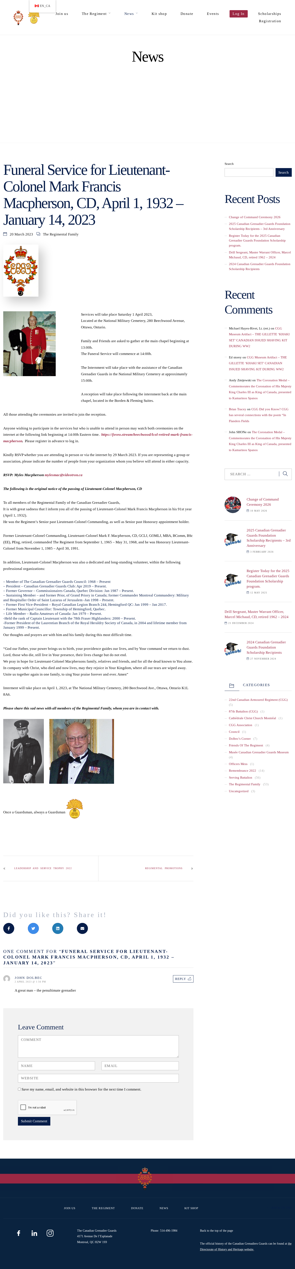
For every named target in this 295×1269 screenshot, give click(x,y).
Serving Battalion (240, 777)
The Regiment (94, 14)
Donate (187, 14)
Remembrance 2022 (242, 770)
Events (213, 14)
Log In (238, 14)
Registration (270, 21)
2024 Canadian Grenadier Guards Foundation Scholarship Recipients (266, 647)
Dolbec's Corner (240, 738)
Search (229, 163)
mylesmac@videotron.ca (63, 475)
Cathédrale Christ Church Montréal (252, 718)
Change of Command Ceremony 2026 (255, 217)
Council (234, 731)
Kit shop (159, 14)
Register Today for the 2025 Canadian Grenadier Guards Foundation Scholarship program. (257, 240)
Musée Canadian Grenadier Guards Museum (259, 752)
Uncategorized (239, 791)
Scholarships (269, 14)
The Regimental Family (61, 234)
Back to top (281, 1207)
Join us (62, 14)
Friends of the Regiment (246, 745)
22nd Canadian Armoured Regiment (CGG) (258, 699)
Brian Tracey (237, 409)
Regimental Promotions (163, 868)
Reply (180, 979)
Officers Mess (238, 764)
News (129, 14)
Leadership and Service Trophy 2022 (43, 868)
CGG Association (240, 725)
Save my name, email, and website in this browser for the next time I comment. (81, 1089)
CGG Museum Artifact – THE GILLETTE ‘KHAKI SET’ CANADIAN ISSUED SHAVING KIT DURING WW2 (258, 363)
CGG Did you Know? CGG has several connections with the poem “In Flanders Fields (259, 415)
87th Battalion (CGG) (243, 711)
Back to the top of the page (216, 1230)
